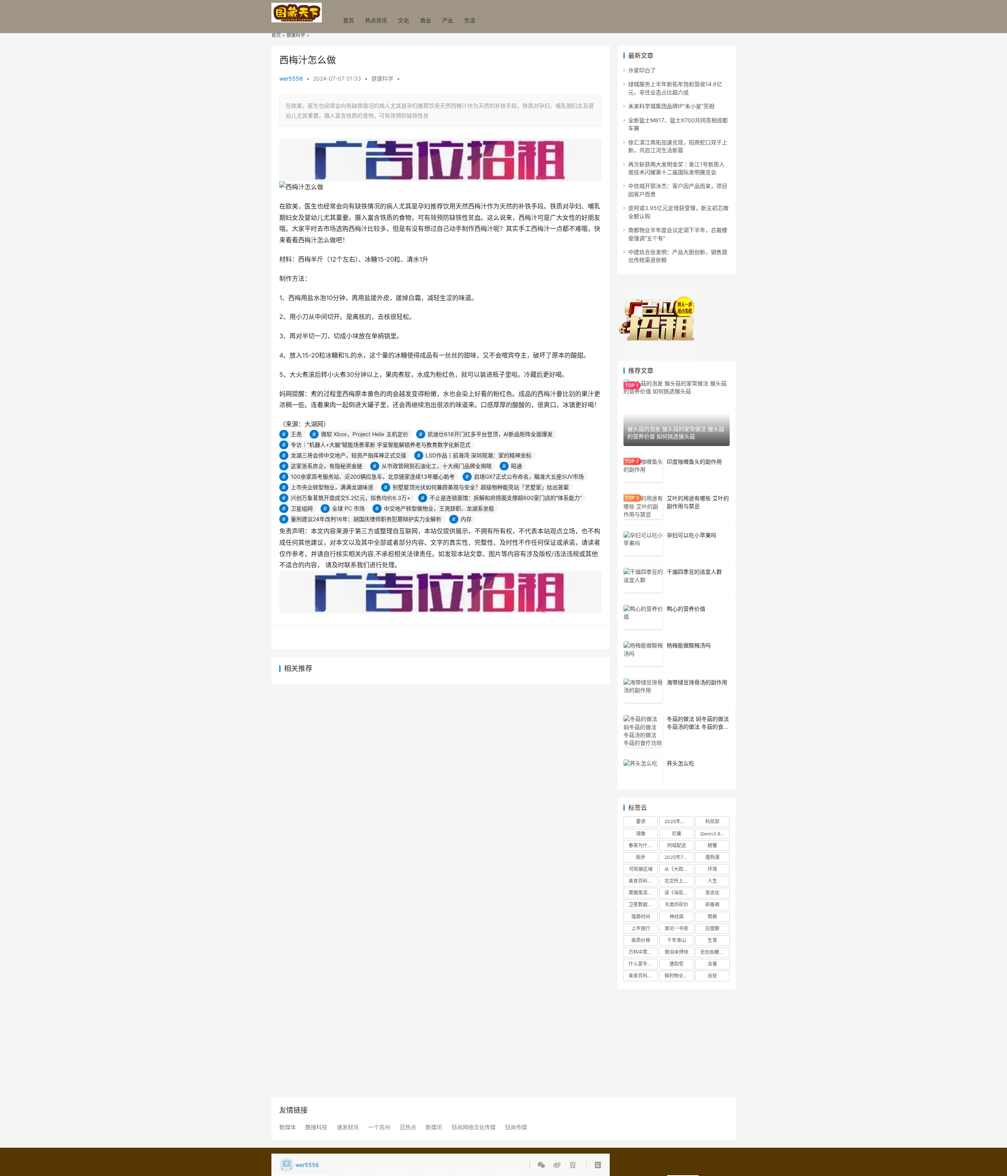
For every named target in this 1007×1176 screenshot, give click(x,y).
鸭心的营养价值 (686, 608)
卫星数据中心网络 (643, 904)
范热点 (408, 1127)
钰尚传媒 (516, 1127)
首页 (348, 20)
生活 (469, 20)
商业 (425, 20)
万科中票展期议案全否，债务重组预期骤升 (643, 952)
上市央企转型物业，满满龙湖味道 (332, 487)
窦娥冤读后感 (643, 893)
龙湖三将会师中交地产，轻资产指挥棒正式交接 (348, 455)
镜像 (641, 834)
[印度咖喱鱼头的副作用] (643, 470)
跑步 (641, 857)
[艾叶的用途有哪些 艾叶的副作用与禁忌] (643, 506)
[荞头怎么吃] (643, 771)
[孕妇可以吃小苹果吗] (643, 543)
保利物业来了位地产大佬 (678, 976)
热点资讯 (376, 20)
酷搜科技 (316, 1127)
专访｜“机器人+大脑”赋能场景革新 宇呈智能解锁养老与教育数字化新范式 (380, 444)
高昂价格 (640, 940)
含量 (712, 964)
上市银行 (640, 928)
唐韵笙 (676, 964)
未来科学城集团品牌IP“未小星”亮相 (671, 106)
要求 (641, 821)
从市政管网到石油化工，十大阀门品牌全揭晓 (437, 466)
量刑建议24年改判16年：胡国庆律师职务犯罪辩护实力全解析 (366, 519)
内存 (466, 519)
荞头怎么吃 (680, 763)
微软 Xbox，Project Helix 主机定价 (364, 434)
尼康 (676, 834)
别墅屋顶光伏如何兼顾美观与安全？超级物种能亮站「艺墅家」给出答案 (481, 487)
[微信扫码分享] (542, 1165)
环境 (712, 869)
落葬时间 (640, 917)
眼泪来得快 (676, 952)
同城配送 (676, 845)
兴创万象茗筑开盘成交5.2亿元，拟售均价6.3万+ (350, 497)
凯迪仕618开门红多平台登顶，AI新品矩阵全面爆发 (490, 434)
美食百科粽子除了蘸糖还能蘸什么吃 (643, 976)
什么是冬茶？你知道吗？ (643, 964)
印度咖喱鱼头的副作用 (694, 461)
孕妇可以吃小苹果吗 (691, 535)
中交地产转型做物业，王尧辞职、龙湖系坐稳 (439, 508)
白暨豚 (712, 928)
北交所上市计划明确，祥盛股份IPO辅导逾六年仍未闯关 (678, 881)
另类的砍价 (676, 904)
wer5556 (291, 78)
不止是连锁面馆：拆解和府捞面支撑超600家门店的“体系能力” (506, 497)
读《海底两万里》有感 (678, 893)
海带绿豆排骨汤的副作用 (697, 682)
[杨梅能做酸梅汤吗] (643, 653)
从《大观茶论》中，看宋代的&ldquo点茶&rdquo (678, 869)
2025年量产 (677, 821)
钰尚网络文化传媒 (474, 1127)
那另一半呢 (676, 928)
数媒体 (287, 1127)
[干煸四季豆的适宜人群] (643, 580)
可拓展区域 (641, 869)
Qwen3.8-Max (714, 834)
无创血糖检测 (714, 952)
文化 (403, 20)
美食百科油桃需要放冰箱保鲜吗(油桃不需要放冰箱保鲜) (643, 881)
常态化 (712, 893)
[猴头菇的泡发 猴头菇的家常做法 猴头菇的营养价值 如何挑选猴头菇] (676, 413)
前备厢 (712, 904)
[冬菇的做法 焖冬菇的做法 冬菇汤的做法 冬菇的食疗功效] (643, 731)
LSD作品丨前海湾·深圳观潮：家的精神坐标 (478, 455)
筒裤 (712, 917)
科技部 (712, 821)
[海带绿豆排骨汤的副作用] (643, 690)
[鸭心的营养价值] (643, 617)
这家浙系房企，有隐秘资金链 (326, 466)
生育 (712, 940)
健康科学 (295, 35)
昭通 (516, 466)
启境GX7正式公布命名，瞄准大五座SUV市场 (529, 476)
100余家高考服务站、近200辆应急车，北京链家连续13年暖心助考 (373, 476)
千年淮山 (676, 940)
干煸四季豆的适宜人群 (694, 571)
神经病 (676, 917)
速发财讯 (348, 1127)
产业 (447, 20)
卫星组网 (302, 508)
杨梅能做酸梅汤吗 (689, 645)
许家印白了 (642, 70)
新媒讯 (434, 1127)
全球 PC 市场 (348, 508)
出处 (712, 976)
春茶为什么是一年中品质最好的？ (643, 845)
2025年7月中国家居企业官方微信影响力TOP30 (678, 857)
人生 (712, 881)
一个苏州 (379, 1127)
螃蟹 (712, 845)
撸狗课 (712, 857)
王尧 (296, 434)
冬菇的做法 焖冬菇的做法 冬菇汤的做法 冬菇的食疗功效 (698, 726)
